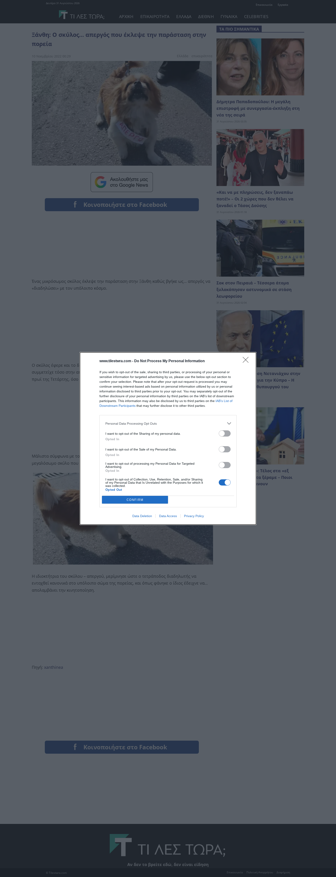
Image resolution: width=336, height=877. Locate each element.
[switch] (225, 433)
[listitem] (168, 423)
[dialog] (168, 438)
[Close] (247, 361)
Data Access (168, 516)
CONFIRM (135, 500)
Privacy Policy (194, 516)
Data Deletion (142, 516)
